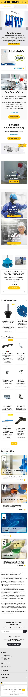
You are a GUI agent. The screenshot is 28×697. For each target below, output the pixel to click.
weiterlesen (20, 480)
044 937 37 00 (7, 663)
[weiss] (7, 426)
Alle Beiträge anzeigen (7, 453)
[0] (25, 2)
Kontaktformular (14, 644)
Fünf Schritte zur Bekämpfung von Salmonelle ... (13, 529)
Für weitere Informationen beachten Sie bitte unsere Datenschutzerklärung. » (14, 693)
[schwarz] (8, 351)
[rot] (7, 351)
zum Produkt (13, 288)
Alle (13, 443)
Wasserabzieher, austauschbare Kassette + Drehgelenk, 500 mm (7, 430)
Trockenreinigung (8, 555)
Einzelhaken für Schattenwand (21, 354)
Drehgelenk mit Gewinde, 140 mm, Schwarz (20, 430)
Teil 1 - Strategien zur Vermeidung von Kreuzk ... (13, 500)
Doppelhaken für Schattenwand (7, 405)
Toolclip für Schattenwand (20, 381)
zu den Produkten (14, 138)
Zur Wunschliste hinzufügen (13, 291)
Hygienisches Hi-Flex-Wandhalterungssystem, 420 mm (7, 355)
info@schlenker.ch (7, 666)
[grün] (6, 351)
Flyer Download (14, 112)
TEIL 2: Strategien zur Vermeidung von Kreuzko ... (13, 471)
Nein (14, 691)
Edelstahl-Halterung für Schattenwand (7, 381)
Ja (23, 689)
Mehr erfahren (14, 116)
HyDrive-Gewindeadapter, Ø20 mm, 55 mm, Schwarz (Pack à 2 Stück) (8, 322)
